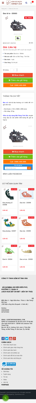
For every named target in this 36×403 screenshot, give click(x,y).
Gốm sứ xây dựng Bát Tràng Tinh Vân (15, 115)
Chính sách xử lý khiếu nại (11, 353)
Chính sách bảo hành (9, 350)
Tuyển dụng (7, 374)
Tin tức (5, 377)
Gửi (29, 168)
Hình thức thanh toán (9, 345)
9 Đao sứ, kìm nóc (13, 8)
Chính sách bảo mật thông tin (12, 358)
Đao (4, 102)
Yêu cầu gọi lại (18, 165)
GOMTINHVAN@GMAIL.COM (16, 320)
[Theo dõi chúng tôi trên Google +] (14, 338)
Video (5, 379)
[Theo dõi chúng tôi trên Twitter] (6, 338)
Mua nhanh (19, 75)
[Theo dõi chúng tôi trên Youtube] (10, 338)
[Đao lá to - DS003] (18, 25)
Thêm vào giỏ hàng (18, 80)
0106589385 (11, 321)
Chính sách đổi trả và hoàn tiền (12, 355)
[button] (26, 2)
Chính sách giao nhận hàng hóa (13, 347)
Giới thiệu (6, 371)
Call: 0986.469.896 (18, 85)
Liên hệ (5, 382)
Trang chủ (4, 8)
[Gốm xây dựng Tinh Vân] (14, 3)
